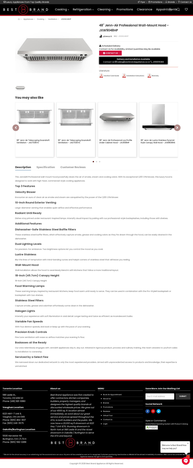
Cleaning (104, 9)
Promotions (124, 9)
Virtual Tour (108, 415)
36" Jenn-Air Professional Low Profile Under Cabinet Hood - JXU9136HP (115, 141)
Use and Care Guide (111, 76)
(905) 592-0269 (18, 442)
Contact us (107, 419)
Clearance (144, 9)
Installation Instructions (135, 76)
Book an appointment (112, 394)
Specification (45, 167)
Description (23, 167)
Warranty (155, 76)
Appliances (28, 19)
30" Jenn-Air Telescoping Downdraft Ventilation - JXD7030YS (74, 141)
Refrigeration (82, 9)
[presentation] (15, 127)
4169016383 (158, 61)
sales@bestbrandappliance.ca (132, 61)
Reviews (106, 411)
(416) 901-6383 (17, 401)
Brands (106, 403)
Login (105, 424)
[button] (93, 161)
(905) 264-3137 (18, 419)
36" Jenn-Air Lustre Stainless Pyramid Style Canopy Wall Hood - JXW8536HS (158, 141)
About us (107, 398)
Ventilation (52, 19)
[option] (55, 53)
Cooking (61, 9)
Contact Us (108, 61)
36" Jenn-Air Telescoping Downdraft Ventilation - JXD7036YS (33, 141)
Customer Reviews (73, 167)
